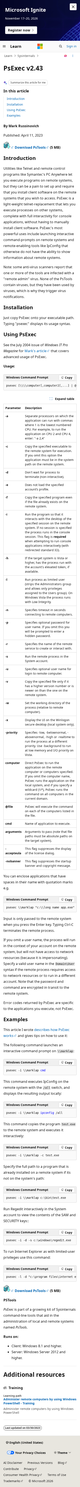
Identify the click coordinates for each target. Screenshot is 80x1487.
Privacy (29, 1469)
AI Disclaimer (12, 1463)
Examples (13, 115)
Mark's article (36, 351)
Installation (15, 104)
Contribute (11, 1469)
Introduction (16, 99)
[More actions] (73, 55)
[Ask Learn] (65, 55)
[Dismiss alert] (73, 6)
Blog (61, 1463)
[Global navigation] (4, 46)
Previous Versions (40, 1463)
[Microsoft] (40, 46)
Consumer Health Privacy (21, 1475)
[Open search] (60, 46)
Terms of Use (57, 1475)
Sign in (72, 46)
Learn (8, 56)
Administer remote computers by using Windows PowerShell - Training (39, 1401)
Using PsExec (16, 110)
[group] (40, 385)
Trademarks (11, 1481)
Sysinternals (26, 56)
